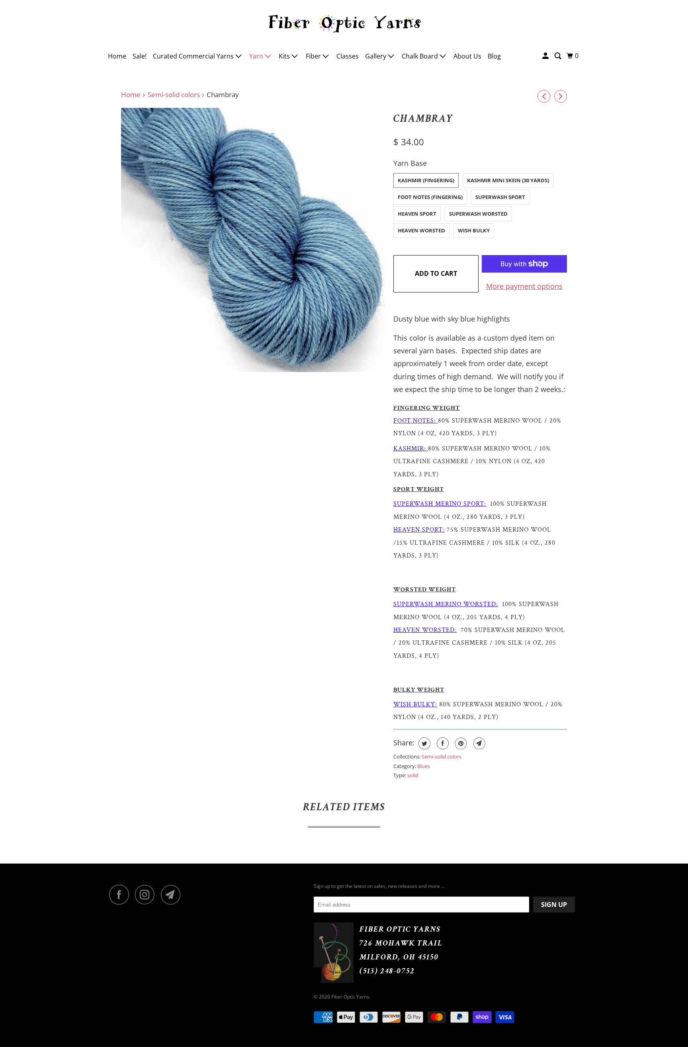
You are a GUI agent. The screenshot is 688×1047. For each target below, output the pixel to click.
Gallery (376, 56)
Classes (347, 56)
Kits (285, 56)
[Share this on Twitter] (423, 743)
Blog (494, 56)
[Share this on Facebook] (442, 743)
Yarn (257, 56)
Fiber (314, 56)
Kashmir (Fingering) (426, 180)
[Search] (558, 56)
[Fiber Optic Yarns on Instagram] (147, 895)
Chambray (423, 118)
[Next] (560, 96)
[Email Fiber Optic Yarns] (173, 895)
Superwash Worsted (478, 213)
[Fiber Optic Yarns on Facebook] (121, 895)
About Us (467, 56)
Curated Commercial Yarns (194, 56)
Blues (423, 766)
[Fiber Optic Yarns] (344, 22)
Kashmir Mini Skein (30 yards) (508, 180)
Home (117, 56)
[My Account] (546, 56)
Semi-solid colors (174, 94)
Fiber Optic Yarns (350, 996)
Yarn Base (410, 163)
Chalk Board (421, 56)
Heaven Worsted (421, 230)
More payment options (524, 286)
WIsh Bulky (474, 230)
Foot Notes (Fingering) (430, 197)
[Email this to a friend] (478, 743)
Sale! (140, 56)
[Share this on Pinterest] (460, 743)
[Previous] (544, 96)
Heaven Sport (417, 213)
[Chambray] (253, 240)
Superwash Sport (500, 197)
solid (412, 775)
